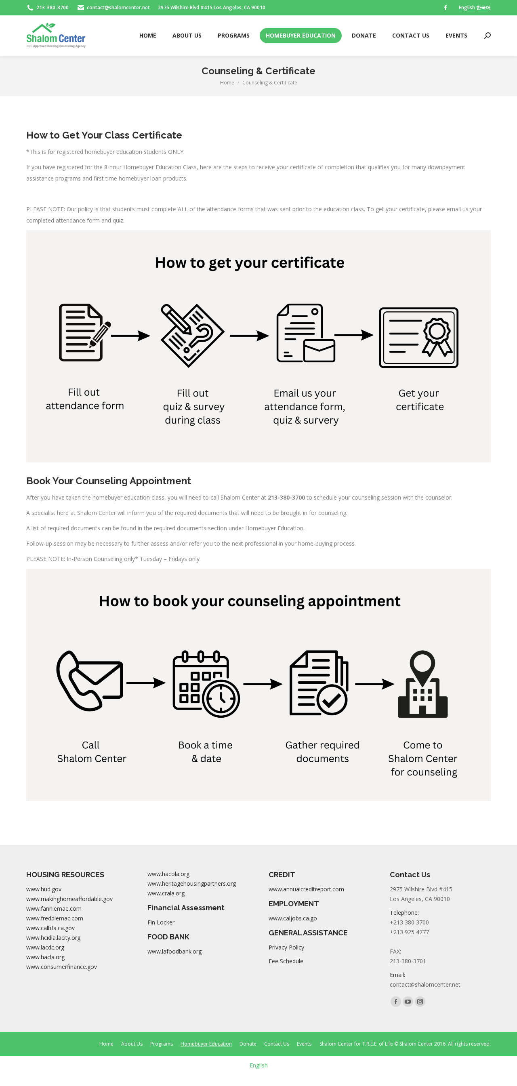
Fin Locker (160, 922)
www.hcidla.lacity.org (53, 937)
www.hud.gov (43, 889)
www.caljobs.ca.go (293, 918)
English (467, 7)
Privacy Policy (286, 947)
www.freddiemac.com (54, 918)
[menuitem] (147, 35)
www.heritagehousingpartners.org (191, 883)
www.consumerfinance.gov (61, 966)
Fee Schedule (286, 961)
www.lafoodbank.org (174, 951)
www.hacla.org (45, 957)
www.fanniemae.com (54, 908)
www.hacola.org (168, 874)
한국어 (483, 7)
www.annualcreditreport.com (306, 889)
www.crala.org (166, 893)
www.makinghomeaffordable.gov (69, 899)
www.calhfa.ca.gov (50, 928)
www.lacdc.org (45, 947)
